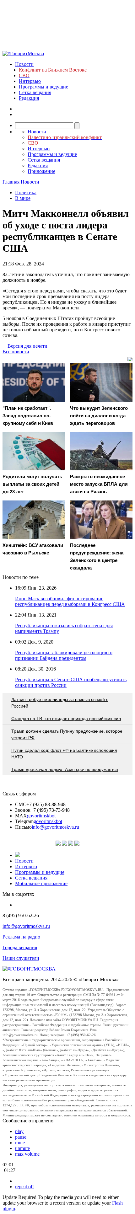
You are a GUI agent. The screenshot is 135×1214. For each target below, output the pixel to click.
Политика (25, 192)
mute (20, 1142)
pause (20, 1137)
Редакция (29, 98)
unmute (22, 1148)
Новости (24, 64)
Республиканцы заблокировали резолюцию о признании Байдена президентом (63, 655)
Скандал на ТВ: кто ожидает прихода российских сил (66, 718)
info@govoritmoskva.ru (55, 827)
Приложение (41, 171)
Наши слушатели (21, 958)
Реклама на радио (21, 936)
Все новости (16, 351)
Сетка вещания (35, 92)
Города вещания (20, 947)
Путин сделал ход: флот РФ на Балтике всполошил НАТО (64, 753)
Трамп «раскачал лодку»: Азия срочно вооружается (64, 769)
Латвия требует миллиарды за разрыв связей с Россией (59, 703)
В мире (22, 198)
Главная (11, 182)
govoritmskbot (41, 815)
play (19, 1131)
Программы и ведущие (43, 86)
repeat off (24, 1186)
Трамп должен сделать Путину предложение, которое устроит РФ (66, 734)
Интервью (30, 81)
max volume (27, 1154)
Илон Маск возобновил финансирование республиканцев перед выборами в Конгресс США (70, 601)
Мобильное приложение (41, 883)
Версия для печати (27, 346)
